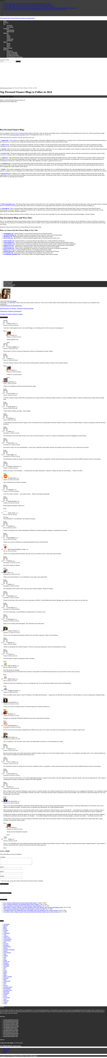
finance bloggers (7, 283)
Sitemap (5, 1051)
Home (5, 21)
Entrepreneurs (7, 946)
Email (1, 871)
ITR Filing (9, 25)
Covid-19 (5, 936)
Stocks (8, 45)
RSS (4, 1053)
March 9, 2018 (4, 100)
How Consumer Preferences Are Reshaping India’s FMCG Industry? (21, 904)
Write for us (10, 51)
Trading (5, 1002)
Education (6, 945)
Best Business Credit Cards (10, 1031)
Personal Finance (7, 48)
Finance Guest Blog (12, 52)
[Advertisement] (53, 74)
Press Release (7, 988)
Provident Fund (7, 990)
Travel (8, 37)
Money (8, 43)
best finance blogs (8, 281)
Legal (4, 967)
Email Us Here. (17, 1045)
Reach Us (6, 49)
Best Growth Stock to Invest (10, 1033)
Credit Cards (6, 937)
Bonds (5, 928)
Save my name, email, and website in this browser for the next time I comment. (22, 881)
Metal (4, 973)
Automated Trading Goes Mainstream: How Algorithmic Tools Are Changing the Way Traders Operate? (30, 910)
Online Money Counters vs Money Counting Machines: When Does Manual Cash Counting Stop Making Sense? (33, 907)
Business (5, 930)
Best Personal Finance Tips (10, 1036)
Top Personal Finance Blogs (10, 1021)
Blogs (4, 927)
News (8, 46)
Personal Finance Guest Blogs (15, 57)
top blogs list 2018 (8, 286)
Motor (5, 979)
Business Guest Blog (12, 54)
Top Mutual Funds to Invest (10, 1027)
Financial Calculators (8, 949)
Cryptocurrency (7, 939)
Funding (5, 955)
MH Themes (33, 1056)
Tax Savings (10, 27)
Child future (6, 933)
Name (2, 867)
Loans (5, 970)
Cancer (5, 931)
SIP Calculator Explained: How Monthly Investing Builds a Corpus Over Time (24, 909)
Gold (4, 957)
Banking (5, 925)
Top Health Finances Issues (10, 1028)
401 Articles (13, 301)
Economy (5, 22)
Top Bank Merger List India (10, 1030)
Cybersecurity (7, 940)
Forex (4, 954)
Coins (4, 934)
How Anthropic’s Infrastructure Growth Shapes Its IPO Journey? (20, 903)
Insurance (5, 33)
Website (2, 876)
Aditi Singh (11, 100)
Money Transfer (7, 976)
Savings (5, 994)
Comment (2, 857)
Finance (5, 948)
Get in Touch (6, 1048)
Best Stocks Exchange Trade (10, 1022)
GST (4, 958)
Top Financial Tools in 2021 (10, 1024)
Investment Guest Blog (13, 55)
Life (8, 34)
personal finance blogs (9, 284)
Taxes (4, 999)
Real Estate (6, 991)
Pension (5, 985)
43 (24, 100)
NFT (4, 984)
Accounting (6, 924)
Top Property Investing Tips (10, 1034)
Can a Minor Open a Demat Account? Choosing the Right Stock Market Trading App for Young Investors (31, 912)
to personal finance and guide (17, 134)
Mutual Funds (10, 31)
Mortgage (5, 978)
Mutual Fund (6, 981)
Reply (5, 330)
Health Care (6, 961)
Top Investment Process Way (11, 1019)
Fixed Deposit (10, 30)
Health (8, 36)
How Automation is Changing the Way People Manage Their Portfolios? (22, 906)
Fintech (5, 951)
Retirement (9, 40)
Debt (4, 942)
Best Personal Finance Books (11, 1025)
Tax (4, 24)
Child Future (10, 39)
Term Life (6, 1000)
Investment (6, 28)
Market (5, 42)
